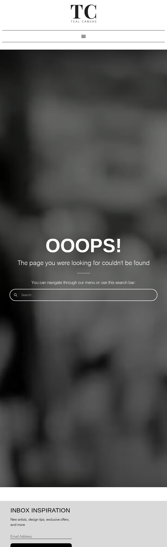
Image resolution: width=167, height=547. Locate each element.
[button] (83, 36)
